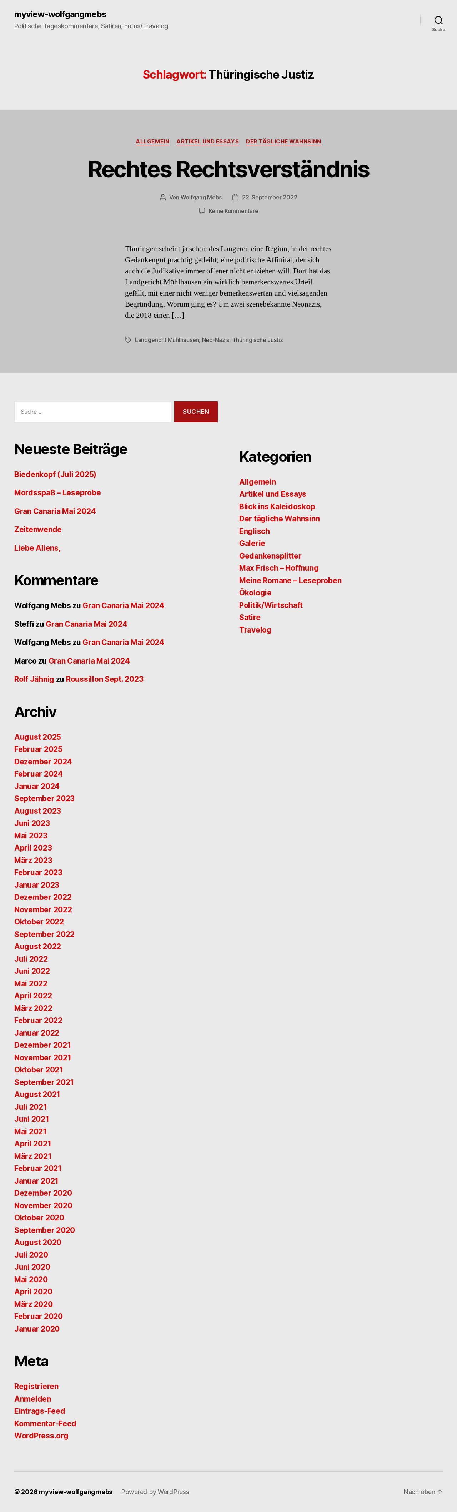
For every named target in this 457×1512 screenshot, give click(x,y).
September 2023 (44, 798)
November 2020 (43, 1205)
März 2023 (33, 860)
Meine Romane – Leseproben (290, 580)
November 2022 (43, 909)
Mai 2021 (30, 1131)
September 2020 (44, 1230)
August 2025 (37, 737)
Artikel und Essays (207, 141)
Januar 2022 (36, 1032)
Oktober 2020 (39, 1217)
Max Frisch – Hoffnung (278, 568)
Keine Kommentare (233, 210)
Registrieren (36, 1386)
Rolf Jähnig (34, 679)
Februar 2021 (38, 1168)
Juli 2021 (30, 1106)
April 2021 (32, 1143)
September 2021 (44, 1082)
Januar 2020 (37, 1328)
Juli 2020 (31, 1254)
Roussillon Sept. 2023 (104, 679)
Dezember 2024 (43, 761)
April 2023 (33, 847)
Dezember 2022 (43, 897)
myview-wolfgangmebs (60, 14)
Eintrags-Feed (39, 1411)
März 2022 (33, 1008)
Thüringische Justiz (257, 339)
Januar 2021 (36, 1180)
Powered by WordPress (155, 1492)
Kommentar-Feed (45, 1423)
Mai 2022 (30, 983)
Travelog (255, 629)
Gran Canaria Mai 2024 (55, 511)
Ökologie (255, 592)
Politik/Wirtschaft (271, 605)
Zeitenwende (38, 529)
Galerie (252, 543)
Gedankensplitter (270, 555)
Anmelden (32, 1398)
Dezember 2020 (43, 1193)
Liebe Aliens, (37, 548)
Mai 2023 (30, 835)
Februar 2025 (38, 749)
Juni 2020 (32, 1267)
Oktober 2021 (38, 1069)
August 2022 (37, 946)
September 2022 (44, 934)
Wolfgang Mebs (201, 197)
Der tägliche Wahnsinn (283, 141)
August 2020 (37, 1242)
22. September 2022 (269, 197)
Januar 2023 (36, 885)
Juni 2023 (32, 823)
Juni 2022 (32, 971)
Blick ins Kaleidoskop (277, 506)
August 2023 (37, 811)
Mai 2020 (31, 1279)
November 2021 (42, 1057)
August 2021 (37, 1094)
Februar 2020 (38, 1316)
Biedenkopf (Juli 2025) (55, 474)
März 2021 (33, 1156)
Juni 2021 (31, 1119)
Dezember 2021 (42, 1045)
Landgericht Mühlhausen (167, 339)
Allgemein (152, 141)
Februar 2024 (38, 773)
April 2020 (33, 1291)
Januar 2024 (37, 786)
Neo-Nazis (216, 339)
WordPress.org (41, 1435)
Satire (249, 617)
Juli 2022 (31, 959)
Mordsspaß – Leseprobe (57, 492)
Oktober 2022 (39, 921)
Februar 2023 (38, 872)
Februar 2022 (38, 1020)
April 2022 (33, 995)
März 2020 (33, 1304)
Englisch (254, 531)
